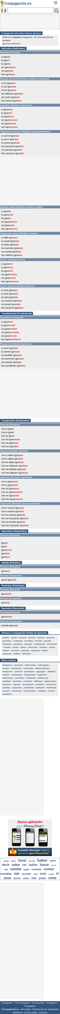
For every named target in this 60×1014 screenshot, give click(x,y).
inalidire (42, 691)
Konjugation (51, 1003)
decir (5, 865)
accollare (19, 678)
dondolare (16, 668)
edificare (38, 681)
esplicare (42, 675)
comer (49, 869)
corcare (51, 691)
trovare (31, 637)
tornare (38, 641)
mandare (26, 653)
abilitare (51, 671)
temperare (7, 665)
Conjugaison (7, 1003)
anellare (6, 687)
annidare (39, 684)
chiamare (6, 644)
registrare (17, 687)
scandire (27, 681)
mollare (6, 675)
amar (7, 878)
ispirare (17, 684)
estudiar (6, 873)
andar (51, 874)
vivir (43, 873)
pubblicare (28, 687)
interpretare (30, 675)
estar (52, 878)
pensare (50, 637)
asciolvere (51, 684)
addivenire (43, 678)
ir (57, 873)
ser (17, 873)
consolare (28, 668)
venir (53, 860)
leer (34, 878)
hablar (33, 864)
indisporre (7, 671)
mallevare (51, 687)
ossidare (6, 681)
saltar (16, 865)
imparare (35, 650)
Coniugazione (38, 1003)
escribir (26, 873)
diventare (32, 647)
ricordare (28, 641)
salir (35, 874)
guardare (6, 641)
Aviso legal (26, 1009)
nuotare (43, 647)
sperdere (17, 681)
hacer (44, 865)
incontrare (52, 644)
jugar (26, 869)
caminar (36, 869)
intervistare (30, 665)
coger (6, 861)
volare (52, 647)
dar (6, 869)
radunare (6, 684)
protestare (29, 671)
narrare (5, 668)
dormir (32, 861)
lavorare (28, 644)
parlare (5, 637)
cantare (41, 637)
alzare (23, 647)
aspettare (7, 653)
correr (53, 865)
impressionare (42, 668)
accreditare (27, 684)
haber (42, 860)
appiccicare (50, 681)
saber (26, 878)
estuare (6, 691)
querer (17, 878)
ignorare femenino (11, 43)
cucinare (15, 650)
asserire (18, 671)
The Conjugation (22, 1003)
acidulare (7, 694)
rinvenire (18, 665)
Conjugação (30, 1006)
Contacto (43, 1012)
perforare (40, 687)
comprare (17, 641)
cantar (15, 869)
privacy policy (31, 1012)
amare (14, 637)
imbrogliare (43, 665)
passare (25, 650)
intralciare (31, 678)
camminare (39, 644)
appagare (41, 671)
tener (22, 860)
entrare (7, 647)
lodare (45, 650)
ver (24, 864)
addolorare (7, 678)
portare (47, 641)
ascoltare (17, 644)
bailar (13, 861)
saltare (5, 650)
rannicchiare (29, 691)
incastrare (17, 691)
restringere (17, 675)
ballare (17, 653)
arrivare (22, 637)
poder (42, 878)
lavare (15, 647)
